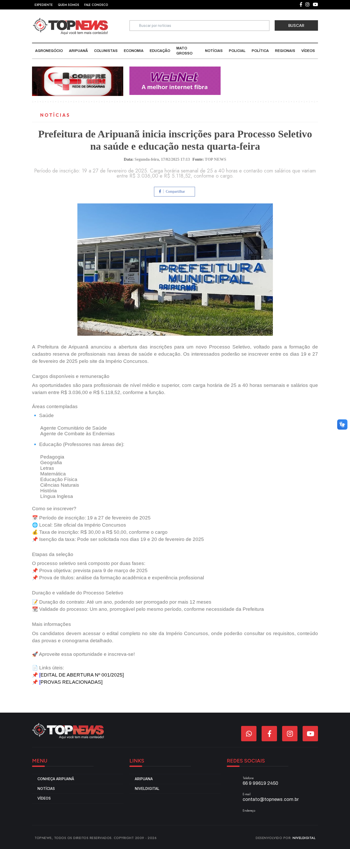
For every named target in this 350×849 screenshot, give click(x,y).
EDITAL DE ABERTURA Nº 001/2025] (82, 675)
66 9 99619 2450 (260, 783)
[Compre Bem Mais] (77, 81)
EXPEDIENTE (44, 5)
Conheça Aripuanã (55, 779)
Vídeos (308, 51)
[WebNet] (175, 80)
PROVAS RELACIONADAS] (71, 682)
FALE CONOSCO (96, 5)
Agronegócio (49, 51)
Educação (160, 51)
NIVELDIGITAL (304, 837)
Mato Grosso (184, 50)
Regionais (285, 51)
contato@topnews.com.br (271, 799)
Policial (237, 51)
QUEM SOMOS (68, 5)
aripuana (144, 779)
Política (260, 51)
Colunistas (106, 51)
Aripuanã (78, 51)
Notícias (214, 51)
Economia (133, 51)
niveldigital (147, 788)
